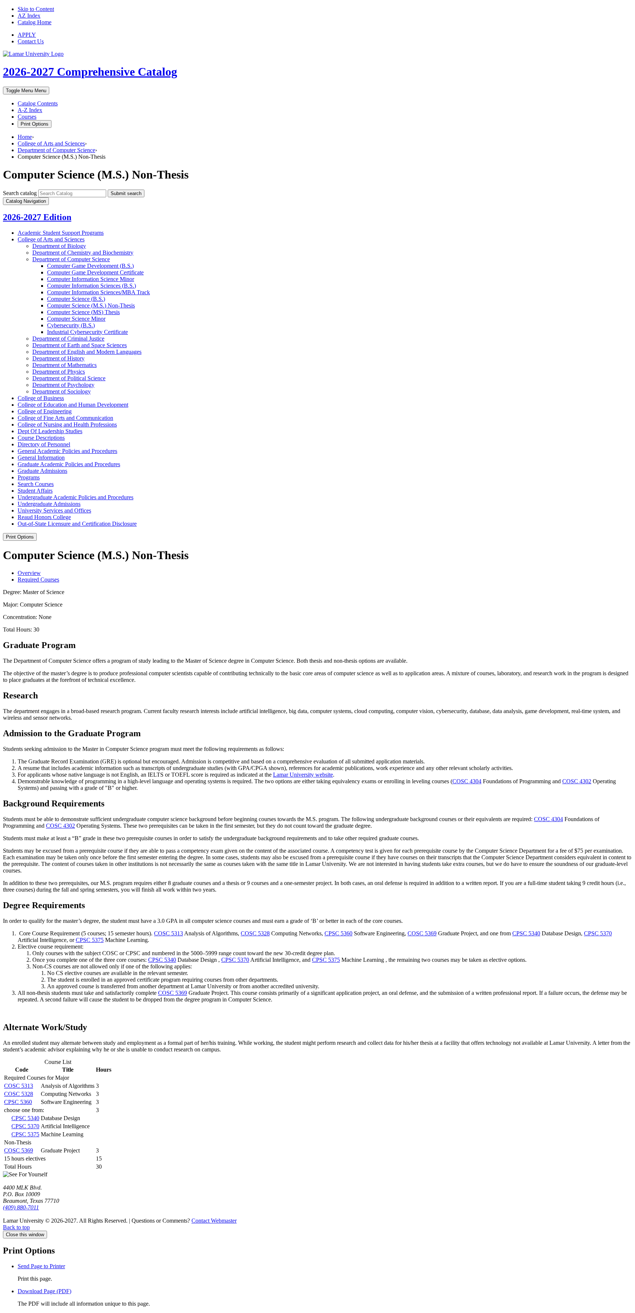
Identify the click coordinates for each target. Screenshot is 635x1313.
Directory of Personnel (44, 444)
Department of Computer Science (56, 150)
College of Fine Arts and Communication (65, 418)
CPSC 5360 (338, 933)
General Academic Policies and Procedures (67, 451)
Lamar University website (303, 774)
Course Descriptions (41, 438)
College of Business (41, 398)
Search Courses (36, 484)
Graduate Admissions (42, 471)
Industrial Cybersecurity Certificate (87, 332)
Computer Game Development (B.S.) (90, 266)
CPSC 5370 (598, 933)
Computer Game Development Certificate (95, 272)
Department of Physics (58, 371)
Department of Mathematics (64, 365)
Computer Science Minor (76, 319)
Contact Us (31, 41)
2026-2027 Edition (37, 217)
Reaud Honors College (44, 517)
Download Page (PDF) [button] (44, 1291)
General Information (41, 457)
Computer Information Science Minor (90, 279)
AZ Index (29, 15)
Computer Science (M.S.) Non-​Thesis (91, 305)
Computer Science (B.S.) (76, 299)
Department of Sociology (61, 391)
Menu (26, 90)
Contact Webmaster (214, 1220)
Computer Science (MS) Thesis (83, 312)
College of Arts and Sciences (51, 143)
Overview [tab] (29, 573)
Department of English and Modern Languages (86, 352)
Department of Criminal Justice (68, 338)
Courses (27, 117)
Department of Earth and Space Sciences (79, 345)
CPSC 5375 (90, 940)
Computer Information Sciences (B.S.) (91, 286)
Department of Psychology (63, 385)
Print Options (35, 124)
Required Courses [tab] (38, 579)
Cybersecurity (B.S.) (71, 325)
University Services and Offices (54, 510)
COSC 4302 (576, 781)
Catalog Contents (38, 103)
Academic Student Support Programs (61, 233)
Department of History (58, 358)
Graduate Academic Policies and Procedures (69, 464)
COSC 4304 (466, 781)
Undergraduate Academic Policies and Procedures (75, 497)
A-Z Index (30, 110)
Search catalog (20, 193)
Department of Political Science (68, 378)
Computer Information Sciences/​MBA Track (98, 292)
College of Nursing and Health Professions (67, 424)
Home (25, 137)
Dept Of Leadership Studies (50, 431)
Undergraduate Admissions (49, 504)
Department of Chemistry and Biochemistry (82, 252)
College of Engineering (45, 411)
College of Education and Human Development (73, 405)
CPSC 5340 (526, 933)
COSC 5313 (168, 933)
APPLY (27, 35)
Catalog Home (34, 22)
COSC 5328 (255, 933)
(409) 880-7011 (21, 1207)
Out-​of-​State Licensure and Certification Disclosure (77, 524)
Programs (29, 477)
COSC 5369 (422, 933)
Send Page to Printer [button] (41, 1266)
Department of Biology (59, 246)
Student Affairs (35, 491)
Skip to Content (36, 9)
